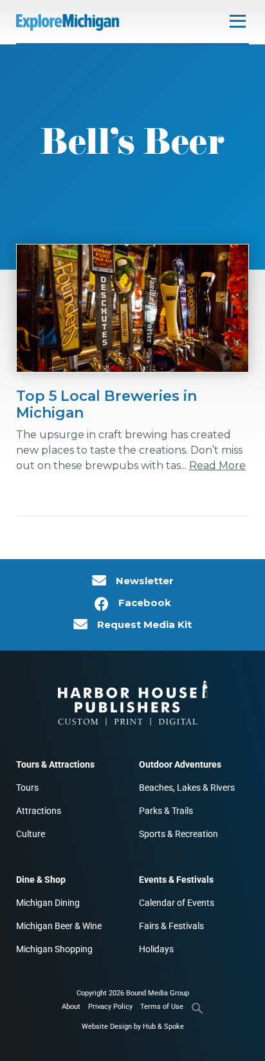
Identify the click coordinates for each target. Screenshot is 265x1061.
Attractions (38, 811)
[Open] (237, 21)
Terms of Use (161, 1006)
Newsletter (145, 581)
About (71, 1006)
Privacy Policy (110, 1006)
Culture (30, 834)
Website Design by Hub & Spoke (133, 1026)
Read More (217, 465)
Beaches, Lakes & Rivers (187, 787)
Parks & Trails (166, 811)
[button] (197, 1012)
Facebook (144, 603)
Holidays (156, 949)
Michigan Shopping (54, 949)
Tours (27, 787)
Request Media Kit (144, 625)
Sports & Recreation (178, 834)
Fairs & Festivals (171, 926)
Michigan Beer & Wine (59, 926)
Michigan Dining (48, 903)
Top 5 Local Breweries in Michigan (106, 404)
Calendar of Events (176, 903)
